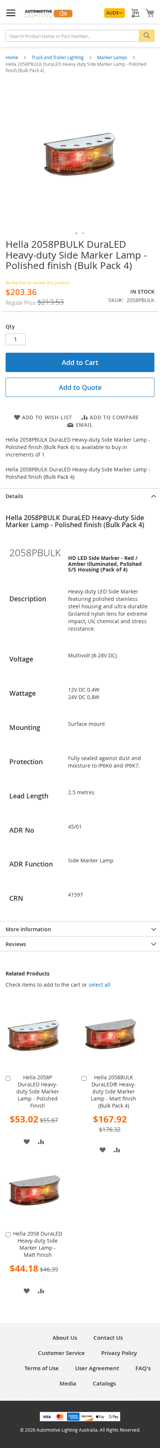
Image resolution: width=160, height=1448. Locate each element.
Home (12, 57)
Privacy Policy (119, 1353)
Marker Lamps (112, 57)
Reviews (16, 944)
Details (14, 496)
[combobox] (80, 36)
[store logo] (50, 13)
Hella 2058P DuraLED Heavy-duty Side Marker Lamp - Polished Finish (37, 1091)
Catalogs (104, 1383)
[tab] (80, 495)
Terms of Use (42, 1368)
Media (68, 1383)
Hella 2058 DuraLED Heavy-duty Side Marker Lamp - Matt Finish (37, 1244)
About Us (64, 1338)
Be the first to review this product (38, 282)
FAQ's (143, 1368)
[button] (114, 13)
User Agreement (97, 1368)
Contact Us (108, 1338)
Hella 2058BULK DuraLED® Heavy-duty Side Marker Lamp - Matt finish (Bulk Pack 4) (113, 1091)
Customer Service (61, 1353)
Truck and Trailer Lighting (58, 57)
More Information (28, 929)
